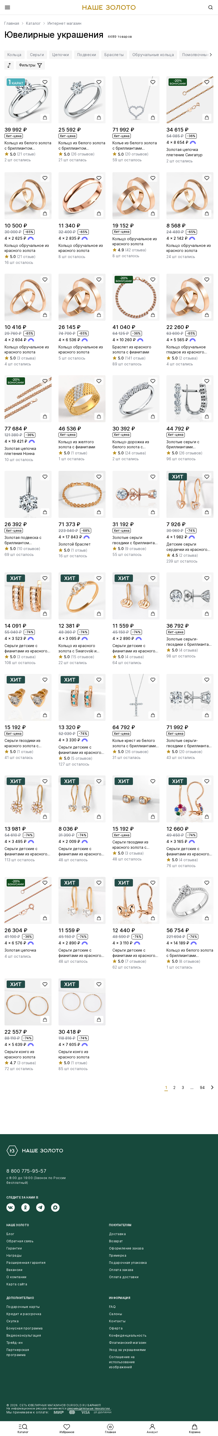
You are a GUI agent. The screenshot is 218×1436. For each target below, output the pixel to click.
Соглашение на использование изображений (122, 1362)
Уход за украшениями (127, 1350)
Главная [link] (11, 23)
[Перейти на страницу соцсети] (13, 1207)
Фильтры (27, 65)
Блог (10, 1234)
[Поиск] (210, 7)
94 (202, 1087)
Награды (14, 1255)
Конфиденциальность (127, 1335)
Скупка (12, 1321)
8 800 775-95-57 (26, 1171)
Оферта (116, 1328)
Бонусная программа (24, 1328)
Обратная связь (19, 1241)
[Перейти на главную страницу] (109, 7)
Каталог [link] (33, 23)
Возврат (116, 1241)
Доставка (117, 1234)
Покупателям (120, 1225)
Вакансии (14, 1270)
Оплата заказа (121, 1270)
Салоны (115, 1314)
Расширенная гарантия (25, 1263)
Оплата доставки (124, 1277)
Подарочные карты (23, 1307)
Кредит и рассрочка (23, 1314)
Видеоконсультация (23, 1335)
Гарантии (14, 1248)
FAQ (112, 1307)
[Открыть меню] (7, 7)
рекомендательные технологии (89, 1408)
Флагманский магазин (127, 1343)
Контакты (117, 1321)
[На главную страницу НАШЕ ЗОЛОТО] (34, 1151)
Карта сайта (16, 1284)
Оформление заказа (126, 1248)
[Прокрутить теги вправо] (209, 54)
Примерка (117, 1255)
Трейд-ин (14, 1343)
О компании (16, 1277)
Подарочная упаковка (128, 1263)
